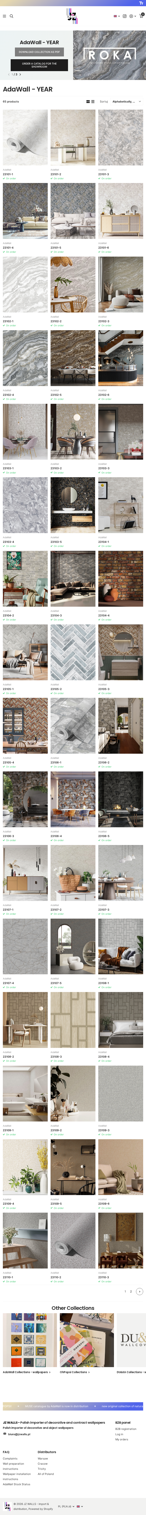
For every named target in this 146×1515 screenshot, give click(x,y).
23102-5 (56, 395)
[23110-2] (73, 1240)
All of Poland (46, 1474)
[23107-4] (25, 946)
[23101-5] (73, 211)
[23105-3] (120, 652)
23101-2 (56, 174)
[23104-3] (73, 579)
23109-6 (104, 1203)
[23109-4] (25, 1167)
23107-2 (56, 909)
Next (139, 1291)
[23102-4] (25, 358)
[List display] (92, 101)
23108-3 (56, 1056)
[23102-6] (120, 358)
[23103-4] (25, 505)
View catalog (5, 16)
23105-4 (8, 762)
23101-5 (56, 247)
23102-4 (8, 395)
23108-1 (103, 983)
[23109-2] (73, 1093)
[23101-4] (25, 211)
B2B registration (125, 1429)
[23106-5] (120, 799)
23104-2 (8, 615)
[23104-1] (120, 505)
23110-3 (103, 1277)
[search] (11, 16)
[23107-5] (73, 946)
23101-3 (103, 174)
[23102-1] (25, 284)
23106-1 (56, 762)
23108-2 (8, 1056)
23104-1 (103, 542)
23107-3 (103, 909)
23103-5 (56, 542)
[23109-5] (73, 1167)
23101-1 (8, 174)
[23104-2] (25, 579)
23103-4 (8, 542)
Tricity (42, 1468)
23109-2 (56, 1130)
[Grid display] (88, 101)
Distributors (47, 1452)
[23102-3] (120, 284)
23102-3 (103, 321)
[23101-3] (120, 137)
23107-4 (8, 983)
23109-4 (8, 1203)
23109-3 (104, 1130)
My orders (121, 1439)
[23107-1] (25, 873)
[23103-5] (73, 505)
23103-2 (56, 468)
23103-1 (8, 468)
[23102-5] (73, 358)
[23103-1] (25, 432)
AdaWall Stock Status (16, 1484)
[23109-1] (25, 1093)
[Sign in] (132, 16)
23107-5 (56, 983)
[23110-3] (120, 1240)
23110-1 (8, 1277)
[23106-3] (25, 799)
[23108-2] (25, 1020)
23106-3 (8, 836)
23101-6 (103, 247)
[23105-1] (25, 652)
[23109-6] (120, 1167)
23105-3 (104, 689)
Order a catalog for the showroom (39, 65)
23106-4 (56, 836)
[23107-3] (120, 873)
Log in (119, 1434)
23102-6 (103, 395)
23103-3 (104, 468)
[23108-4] (120, 1020)
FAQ (6, 1452)
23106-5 (104, 836)
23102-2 (56, 321)
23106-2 (103, 762)
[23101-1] (25, 137)
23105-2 (56, 689)
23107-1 (8, 909)
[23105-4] (25, 726)
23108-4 (104, 1056)
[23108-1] (120, 946)
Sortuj (104, 101)
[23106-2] (120, 726)
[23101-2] (73, 137)
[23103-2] (73, 432)
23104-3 (56, 615)
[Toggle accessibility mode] (141, 3)
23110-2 (56, 1277)
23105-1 (8, 689)
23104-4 (104, 615)
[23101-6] (120, 211)
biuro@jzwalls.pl (19, 1434)
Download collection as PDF (39, 51)
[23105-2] (73, 652)
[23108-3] (73, 1020)
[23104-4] (120, 579)
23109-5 (56, 1203)
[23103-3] (120, 432)
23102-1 (8, 321)
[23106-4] (73, 799)
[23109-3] (120, 1093)
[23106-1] (73, 726)
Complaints (10, 1458)
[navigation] (8, 74)
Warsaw (43, 1458)
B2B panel (123, 1422)
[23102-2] (73, 284)
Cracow (43, 1463)
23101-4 (8, 247)
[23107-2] (73, 873)
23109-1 (8, 1130)
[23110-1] (25, 1240)
